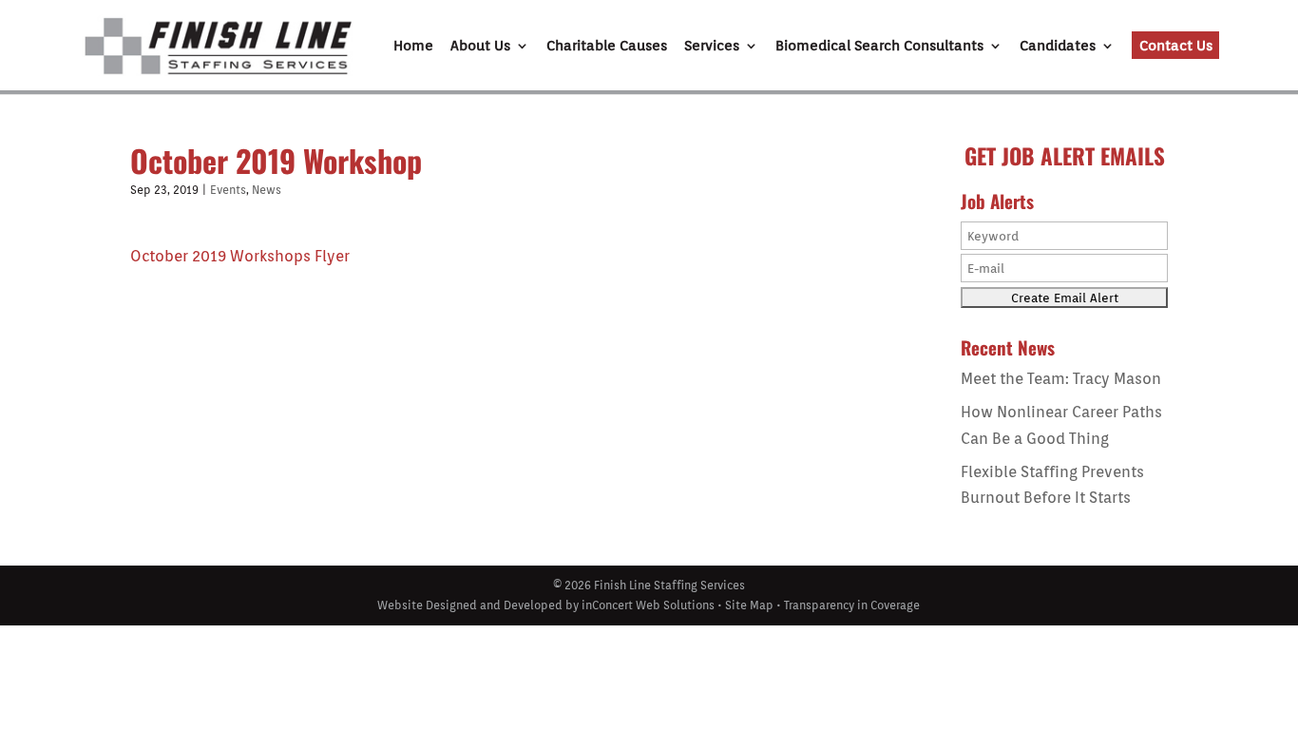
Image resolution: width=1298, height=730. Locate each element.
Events (228, 189)
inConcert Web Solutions (648, 605)
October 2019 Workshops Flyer (240, 256)
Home (413, 46)
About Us (480, 46)
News (266, 189)
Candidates (1058, 46)
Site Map (749, 605)
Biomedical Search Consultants (879, 46)
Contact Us (1175, 45)
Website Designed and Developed (470, 605)
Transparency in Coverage (852, 605)
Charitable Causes (606, 46)
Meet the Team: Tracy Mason (1061, 379)
